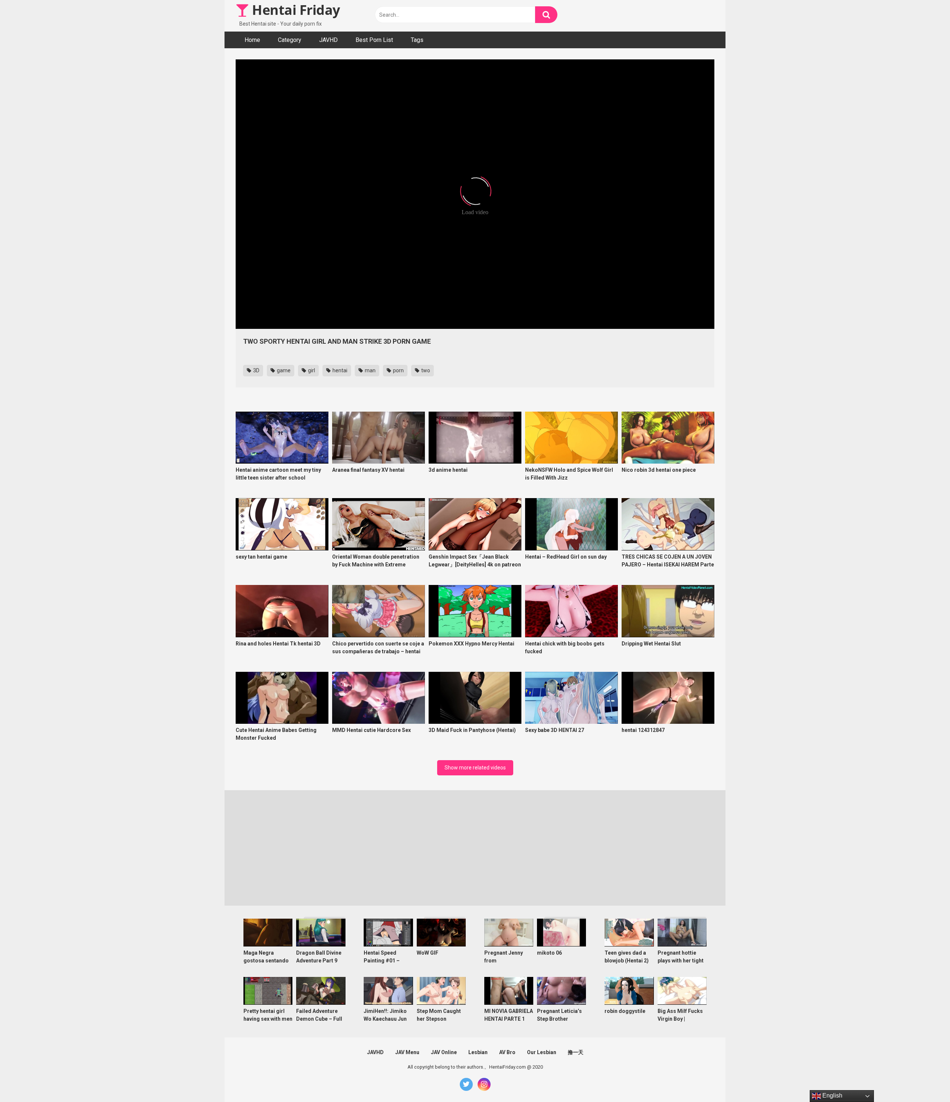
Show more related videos (475, 768)
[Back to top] (925, 1079)
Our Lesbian (541, 1052)
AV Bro (507, 1052)
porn (398, 370)
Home (252, 39)
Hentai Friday (294, 10)
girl (311, 370)
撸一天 (575, 1052)
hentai (339, 370)
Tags (417, 39)
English (831, 1095)
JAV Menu (407, 1052)
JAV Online (444, 1052)
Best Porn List (374, 39)
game (283, 370)
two (425, 370)
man (370, 370)
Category (289, 39)
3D (255, 370)
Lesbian (478, 1052)
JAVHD (328, 39)
